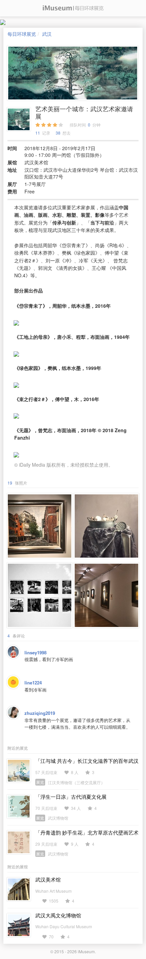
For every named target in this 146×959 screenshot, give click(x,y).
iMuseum (86, 951)
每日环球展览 (21, 33)
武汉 (47, 33)
